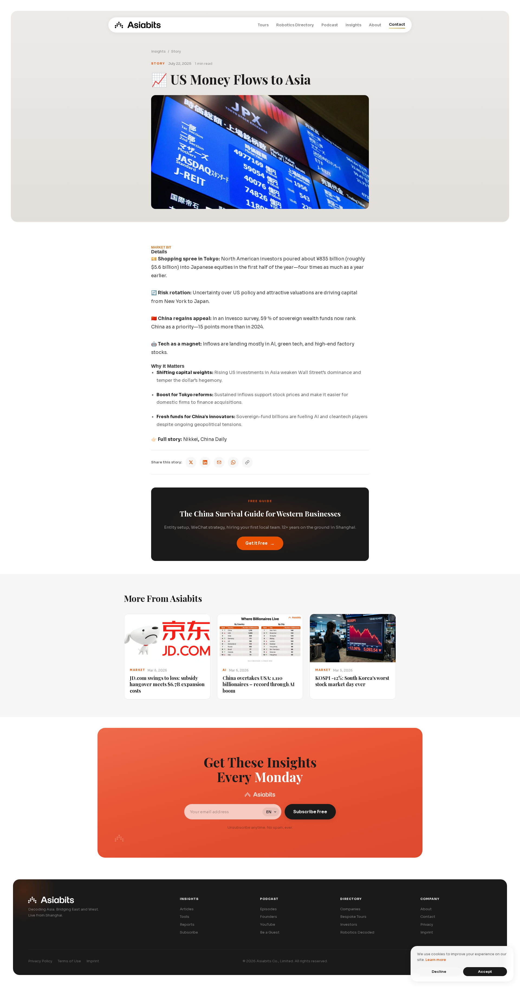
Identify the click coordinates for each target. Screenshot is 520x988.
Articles (187, 909)
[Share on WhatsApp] (233, 462)
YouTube (267, 924)
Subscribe (189, 932)
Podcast (329, 24)
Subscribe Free (310, 812)
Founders (268, 916)
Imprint (426, 932)
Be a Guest (270, 932)
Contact (397, 24)
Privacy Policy (40, 961)
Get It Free (260, 543)
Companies (350, 909)
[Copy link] (247, 462)
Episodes (268, 909)
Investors (348, 924)
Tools (184, 916)
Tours (263, 24)
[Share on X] (191, 462)
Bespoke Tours (353, 916)
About (375, 24)
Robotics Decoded (357, 932)
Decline (439, 971)
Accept (485, 971)
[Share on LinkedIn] (205, 462)
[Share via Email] (219, 462)
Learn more (435, 959)
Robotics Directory (295, 24)
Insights (353, 24)
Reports (187, 924)
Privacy (426, 924)
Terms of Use (69, 961)
